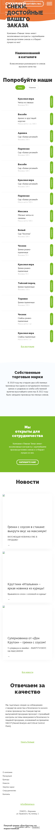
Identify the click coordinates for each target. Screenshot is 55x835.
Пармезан (24, 149)
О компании (7, 772)
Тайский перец (26, 283)
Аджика (22, 133)
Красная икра (26, 99)
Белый (21, 230)
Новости (6, 783)
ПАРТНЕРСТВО (33, 4)
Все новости (27, 672)
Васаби (22, 114)
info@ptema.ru (27, 804)
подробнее (51, 102)
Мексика (23, 211)
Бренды (6, 779)
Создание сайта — (27, 827)
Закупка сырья (8, 787)
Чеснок (22, 246)
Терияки (23, 299)
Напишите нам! (27, 462)
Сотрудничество (9, 790)
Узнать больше (27, 742)
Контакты (6, 794)
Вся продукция (27, 346)
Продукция (7, 776)
